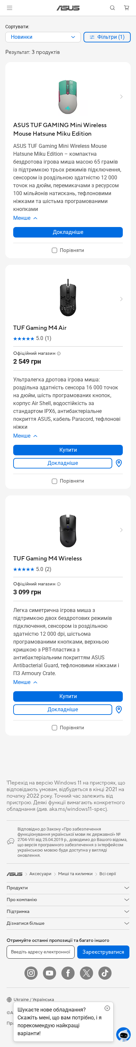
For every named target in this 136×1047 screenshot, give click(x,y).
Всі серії (107, 873)
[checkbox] (68, 251)
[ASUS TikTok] (105, 973)
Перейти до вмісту (4, 20)
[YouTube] (49, 973)
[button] (10, 8)
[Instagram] (31, 973)
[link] (68, 8)
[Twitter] (86, 973)
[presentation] (73, 37)
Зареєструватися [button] (103, 952)
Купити (68, 450)
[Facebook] (68, 973)
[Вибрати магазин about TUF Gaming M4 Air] (117, 463)
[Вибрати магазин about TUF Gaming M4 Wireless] (117, 709)
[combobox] (43, 37)
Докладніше (68, 232)
